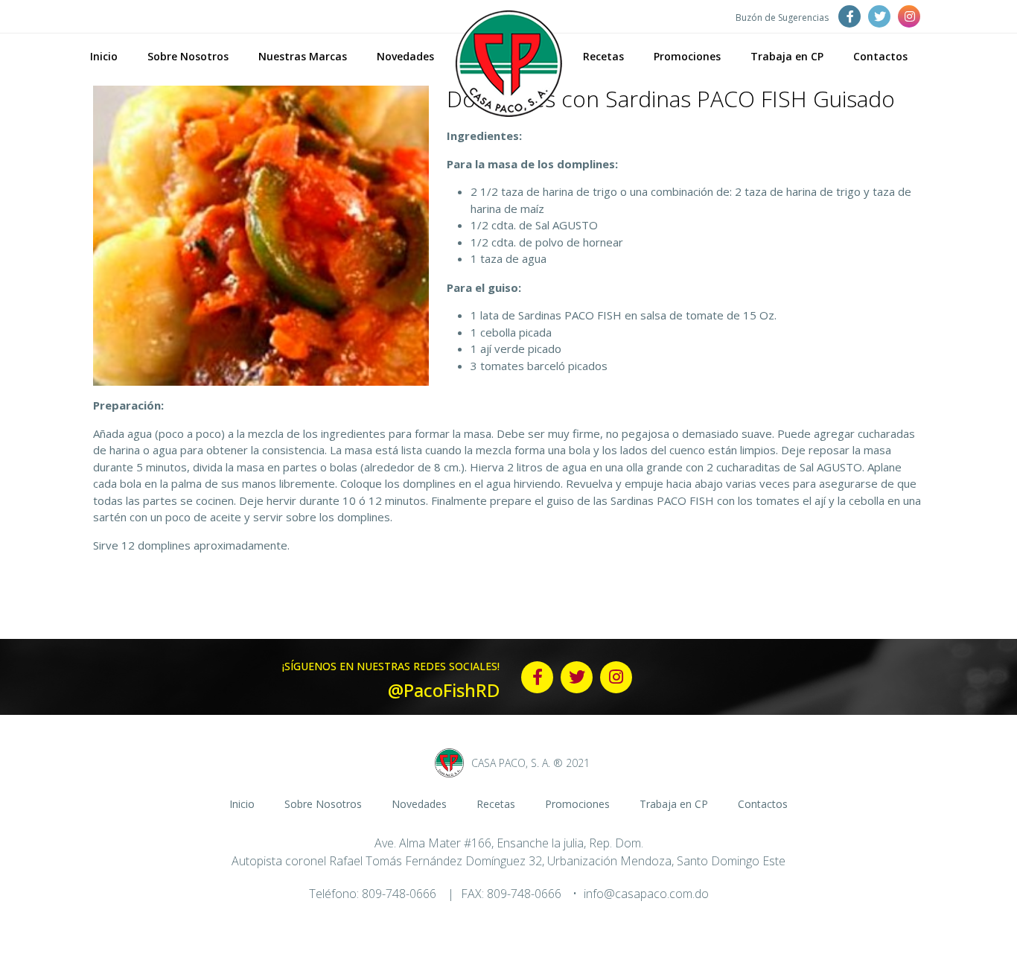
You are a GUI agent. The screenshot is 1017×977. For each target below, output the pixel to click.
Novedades (405, 56)
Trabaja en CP (786, 56)
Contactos (880, 56)
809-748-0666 (399, 893)
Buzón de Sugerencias (782, 17)
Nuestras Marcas (302, 56)
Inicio (104, 56)
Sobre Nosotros (188, 56)
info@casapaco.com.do (646, 893)
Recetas (603, 56)
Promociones (687, 56)
